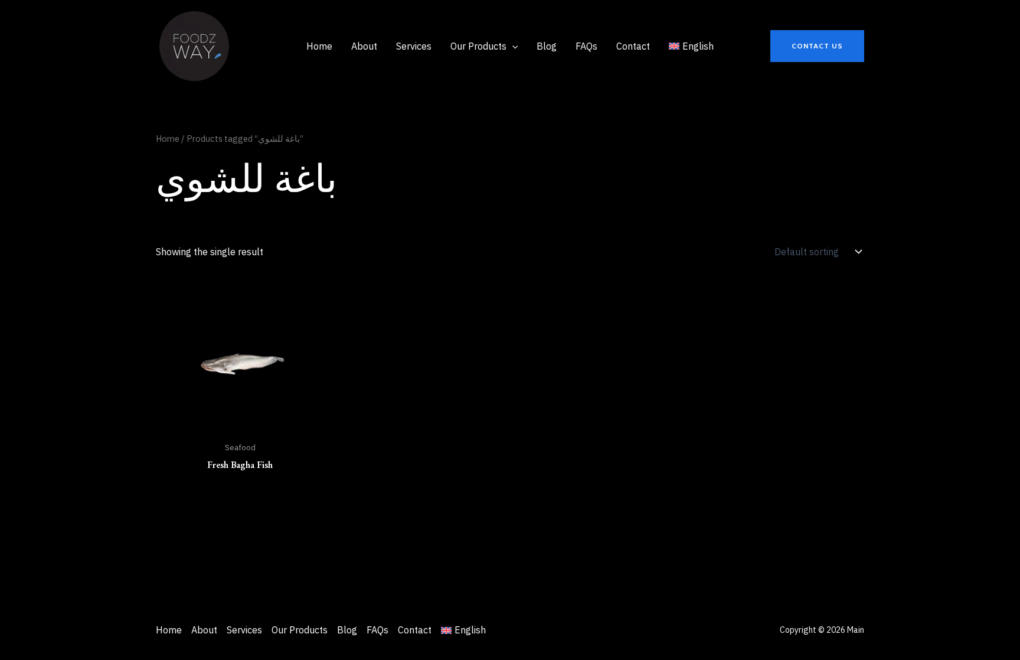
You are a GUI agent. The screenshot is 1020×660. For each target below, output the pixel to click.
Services (244, 630)
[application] (512, 46)
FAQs (377, 630)
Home (167, 138)
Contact (414, 630)
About (204, 630)
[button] (817, 46)
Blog (347, 630)
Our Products (300, 630)
